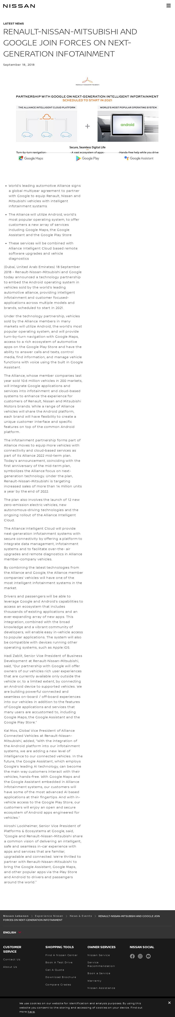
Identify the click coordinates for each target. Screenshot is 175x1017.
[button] (168, 5)
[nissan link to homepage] (19, 6)
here (31, 1011)
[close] (169, 1003)
